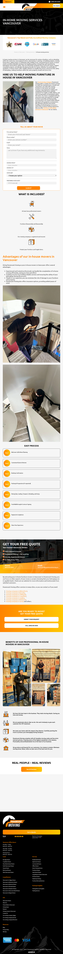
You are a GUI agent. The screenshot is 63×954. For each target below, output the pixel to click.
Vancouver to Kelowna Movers (9, 884)
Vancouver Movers (7, 900)
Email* (8, 142)
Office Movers (35, 866)
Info (4, 897)
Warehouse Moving (36, 878)
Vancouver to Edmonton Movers (10, 882)
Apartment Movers (36, 861)
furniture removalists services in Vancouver (45, 108)
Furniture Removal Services (38, 881)
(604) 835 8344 (55, 2)
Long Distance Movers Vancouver (39, 874)
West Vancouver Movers (8, 872)
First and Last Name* (12, 132)
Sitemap (4, 931)
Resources (5, 924)
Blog (4, 927)
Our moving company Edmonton (10, 919)
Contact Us (5, 913)
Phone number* (11, 137)
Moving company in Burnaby (15, 593)
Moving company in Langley (15, 598)
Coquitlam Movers (7, 861)
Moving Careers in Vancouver (9, 911)
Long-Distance (7, 877)
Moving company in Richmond (16, 600)
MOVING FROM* (11, 163)
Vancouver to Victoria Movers (9, 886)
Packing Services (36, 890)
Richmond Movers (7, 870)
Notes (8, 148)
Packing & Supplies (37, 885)
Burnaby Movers (6, 859)
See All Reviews (32, 769)
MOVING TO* (10, 167)
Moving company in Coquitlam (16, 596)
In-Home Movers (36, 876)
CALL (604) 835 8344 (31, 625)
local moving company (45, 82)
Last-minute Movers (36, 872)
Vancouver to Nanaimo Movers (9, 888)
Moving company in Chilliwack (16, 594)
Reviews (5, 909)
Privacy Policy (6, 929)
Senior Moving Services (37, 868)
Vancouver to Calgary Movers (9, 880)
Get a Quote (56, 5)
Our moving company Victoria (9, 917)
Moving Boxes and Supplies (38, 888)
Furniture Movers (36, 870)
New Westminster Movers (8, 864)
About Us (5, 902)
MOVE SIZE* (10, 173)
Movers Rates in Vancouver (9, 905)
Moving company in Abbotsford (16, 591)
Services (34, 856)
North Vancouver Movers (8, 866)
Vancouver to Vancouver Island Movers (11, 890)
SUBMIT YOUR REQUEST (31, 619)
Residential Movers (36, 859)
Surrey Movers (6, 868)
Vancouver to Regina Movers (9, 893)
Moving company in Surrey (15, 601)
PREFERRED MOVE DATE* (13, 180)
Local (4, 856)
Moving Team (6, 907)
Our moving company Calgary (9, 915)
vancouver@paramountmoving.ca (48, 567)
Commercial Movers (36, 864)
